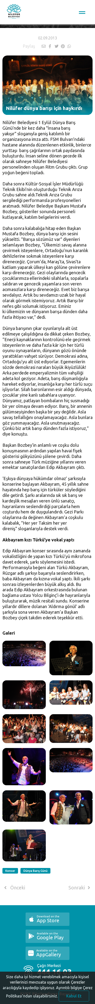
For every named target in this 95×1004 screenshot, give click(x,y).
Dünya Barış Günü (35, 870)
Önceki (17, 887)
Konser (10, 870)
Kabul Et (74, 996)
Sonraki (77, 887)
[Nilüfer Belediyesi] (14, 12)
